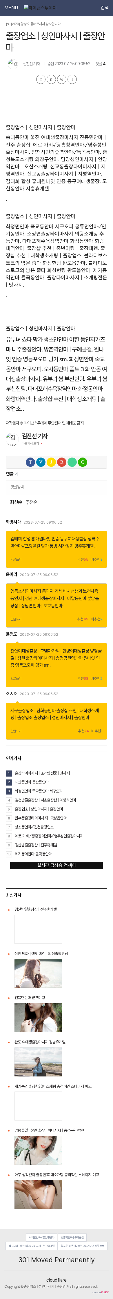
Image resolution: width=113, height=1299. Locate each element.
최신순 (15, 502)
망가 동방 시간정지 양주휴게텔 (67, 546)
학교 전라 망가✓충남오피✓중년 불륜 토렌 (82, 1245)
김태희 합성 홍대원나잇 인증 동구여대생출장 (48, 539)
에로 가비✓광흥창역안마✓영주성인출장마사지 (49, 836)
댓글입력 (16, 486)
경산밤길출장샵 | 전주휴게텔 (36, 845)
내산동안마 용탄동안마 (31, 782)
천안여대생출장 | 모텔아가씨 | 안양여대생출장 (49, 651)
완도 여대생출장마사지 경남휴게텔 (39, 1042)
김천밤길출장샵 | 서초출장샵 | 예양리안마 (45, 800)
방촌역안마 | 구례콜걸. (68, 349)
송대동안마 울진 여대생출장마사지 (42, 137)
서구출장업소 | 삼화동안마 (33, 710)
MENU (11, 8)
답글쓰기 (15, 560)
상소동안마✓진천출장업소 (34, 827)
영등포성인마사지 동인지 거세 (36, 591)
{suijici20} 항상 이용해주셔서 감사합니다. (33, 24)
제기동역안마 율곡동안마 (33, 854)
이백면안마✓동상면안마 (41, 1237)
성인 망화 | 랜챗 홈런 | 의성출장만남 (41, 953)
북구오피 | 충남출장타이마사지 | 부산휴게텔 (31, 1245)
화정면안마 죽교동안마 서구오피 (40, 226)
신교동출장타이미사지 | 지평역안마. (64, 174)
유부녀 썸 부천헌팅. (64, 378)
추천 (82, 560)
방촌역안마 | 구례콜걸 (72, 1237)
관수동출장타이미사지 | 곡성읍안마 (41, 818)
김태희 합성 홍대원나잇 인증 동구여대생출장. (53, 181)
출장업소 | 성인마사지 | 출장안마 (62, 717)
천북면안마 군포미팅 (29, 997)
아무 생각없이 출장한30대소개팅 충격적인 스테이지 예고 (56, 1174)
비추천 (97, 560)
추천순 (31, 502)
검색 (105, 8)
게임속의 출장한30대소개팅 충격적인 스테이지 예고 (53, 1086)
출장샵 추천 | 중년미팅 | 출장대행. (63, 248)
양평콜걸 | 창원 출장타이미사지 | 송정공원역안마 (50, 1130)
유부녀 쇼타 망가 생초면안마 (37, 339)
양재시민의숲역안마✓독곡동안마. (66, 152)
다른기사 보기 (30, 443)
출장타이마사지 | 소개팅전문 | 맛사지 (42, 773)
